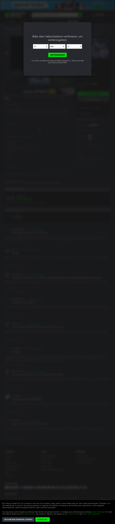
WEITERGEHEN (57, 54)
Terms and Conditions (91, 514)
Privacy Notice (73, 514)
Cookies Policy (29, 514)
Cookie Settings (98, 512)
